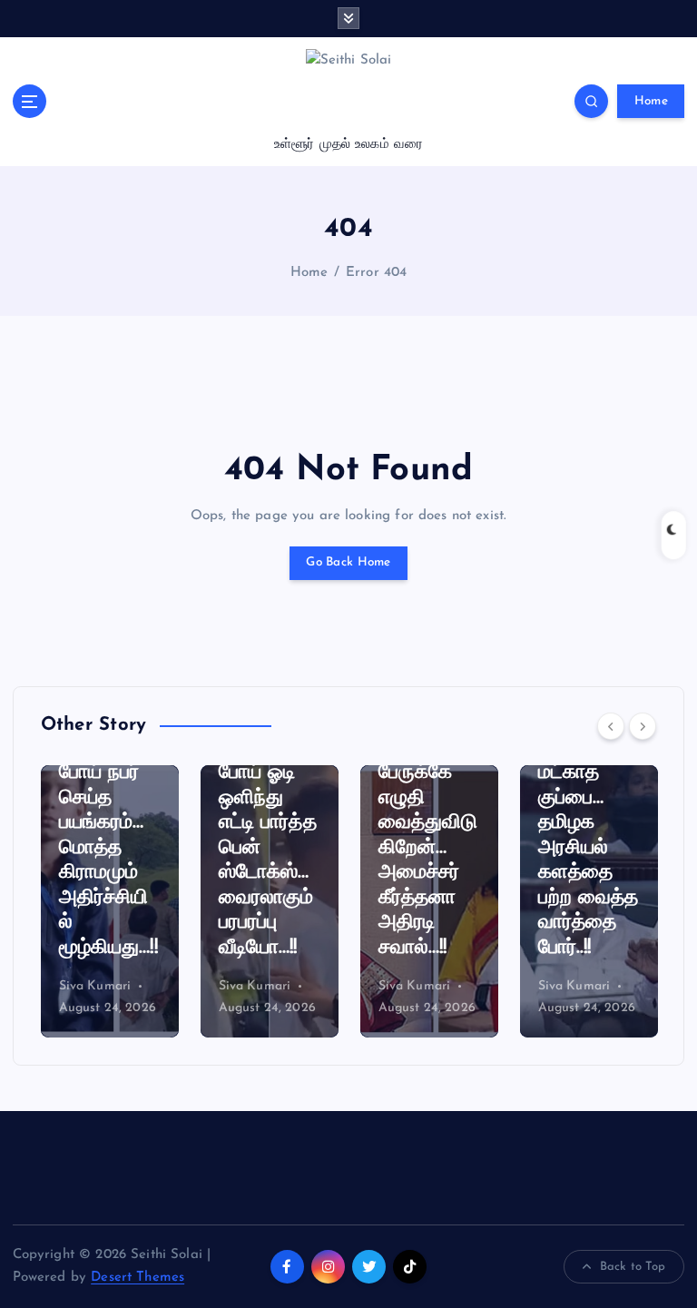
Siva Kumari (95, 986)
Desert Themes (137, 1277)
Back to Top (633, 1267)
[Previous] (610, 726)
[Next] (642, 726)
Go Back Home (348, 562)
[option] (110, 901)
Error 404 (376, 273)
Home (651, 101)
